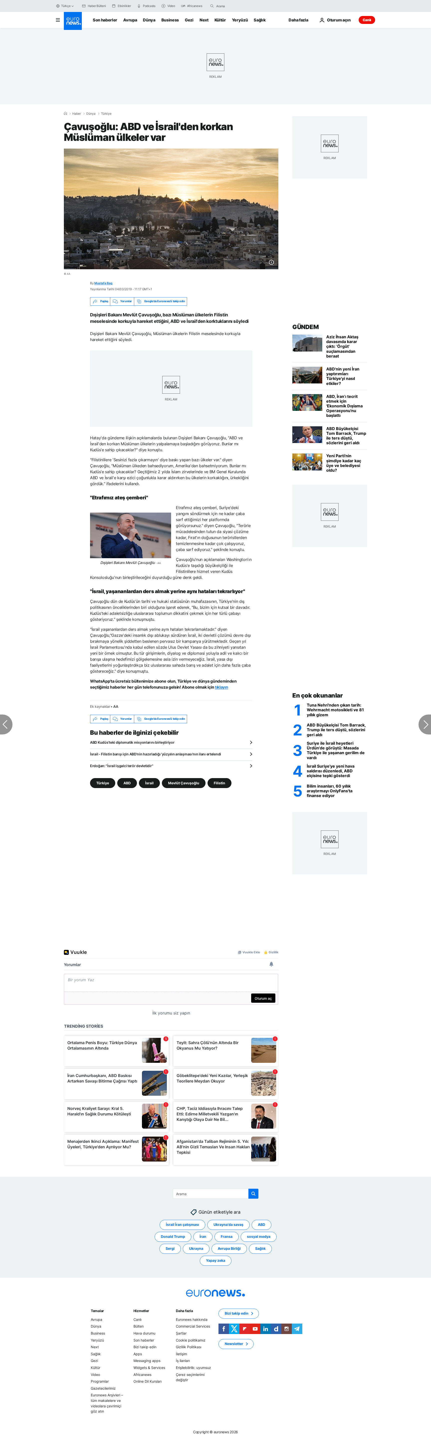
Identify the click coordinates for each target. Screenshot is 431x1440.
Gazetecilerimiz (103, 1388)
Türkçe (66, 6)
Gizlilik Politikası (188, 1347)
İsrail (149, 783)
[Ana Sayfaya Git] (73, 21)
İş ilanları (183, 1360)
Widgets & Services (149, 1367)
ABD (127, 783)
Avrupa (130, 19)
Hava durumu (144, 1333)
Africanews (142, 1374)
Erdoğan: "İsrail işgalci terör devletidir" (121, 766)
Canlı (367, 20)
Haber (76, 113)
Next (204, 19)
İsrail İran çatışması (182, 1224)
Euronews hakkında (192, 1319)
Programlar (100, 1381)
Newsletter (234, 1344)
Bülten (138, 1326)
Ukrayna (196, 1248)
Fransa (226, 1236)
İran (203, 1236)
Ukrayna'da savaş (228, 1224)
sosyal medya (258, 1236)
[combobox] (237, 6)
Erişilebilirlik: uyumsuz (193, 1367)
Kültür (220, 19)
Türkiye (106, 113)
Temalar (97, 1311)
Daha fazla (184, 1311)
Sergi (170, 1248)
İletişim (181, 1354)
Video (95, 1374)
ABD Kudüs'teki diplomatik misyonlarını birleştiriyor (132, 742)
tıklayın (221, 687)
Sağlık (260, 19)
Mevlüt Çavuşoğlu (183, 783)
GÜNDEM (305, 327)
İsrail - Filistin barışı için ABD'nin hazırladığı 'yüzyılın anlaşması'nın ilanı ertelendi (155, 754)
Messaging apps (146, 1360)
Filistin (219, 783)
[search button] (212, 6)
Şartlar (181, 1333)
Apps (137, 1354)
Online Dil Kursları (147, 1381)
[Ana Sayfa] (65, 113)
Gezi (189, 19)
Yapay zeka (215, 1260)
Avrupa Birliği (229, 1248)
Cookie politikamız (191, 1340)
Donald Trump (173, 1236)
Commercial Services (193, 1326)
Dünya (149, 19)
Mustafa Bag (103, 283)
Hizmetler (141, 1311)
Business (170, 19)
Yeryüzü (240, 19)
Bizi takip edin (144, 1347)
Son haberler (105, 19)
